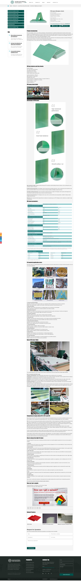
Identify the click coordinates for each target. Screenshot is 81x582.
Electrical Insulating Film (13, 21)
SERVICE (48, 2)
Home (25, 2)
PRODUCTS (37, 2)
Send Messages (66, 574)
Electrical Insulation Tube (13, 13)
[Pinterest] (35, 508)
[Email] (39, 508)
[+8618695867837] (1, 235)
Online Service (65, 25)
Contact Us (55, 2)
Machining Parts (11, 24)
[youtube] (42, 573)
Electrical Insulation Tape (13, 27)
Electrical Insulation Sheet (13, 11)
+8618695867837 (67, 23)
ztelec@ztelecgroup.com (57, 23)
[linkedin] (30, 508)
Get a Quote (55, 25)
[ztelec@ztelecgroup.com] (1, 234)
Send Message (31, 548)
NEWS (43, 2)
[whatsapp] (37, 508)
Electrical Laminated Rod (13, 19)
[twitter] (33, 508)
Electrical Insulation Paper (13, 16)
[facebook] (28, 508)
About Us (31, 2)
